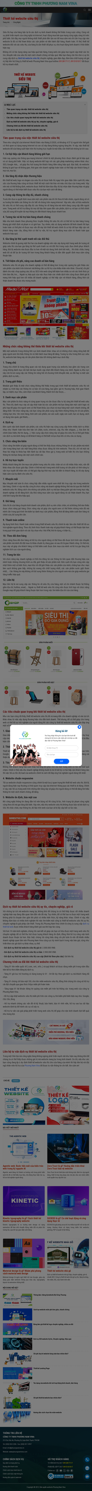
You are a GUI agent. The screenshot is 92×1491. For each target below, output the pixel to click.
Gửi (61, 761)
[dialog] (46, 745)
